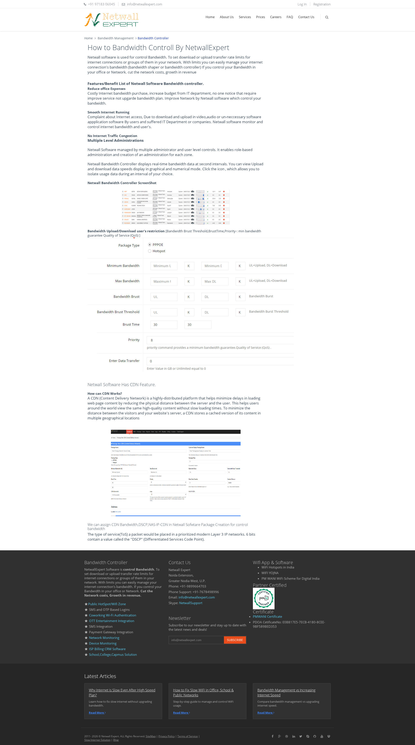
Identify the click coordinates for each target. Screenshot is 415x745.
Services (245, 17)
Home (210, 17)
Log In (302, 4)
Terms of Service (187, 736)
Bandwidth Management (115, 38)
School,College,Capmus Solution (113, 654)
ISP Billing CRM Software (107, 649)
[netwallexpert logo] (111, 19)
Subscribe (235, 640)
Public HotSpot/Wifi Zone (107, 604)
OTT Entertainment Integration (111, 621)
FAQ (290, 17)
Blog (116, 740)
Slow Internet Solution (97, 740)
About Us (227, 17)
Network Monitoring (103, 637)
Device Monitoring (102, 643)
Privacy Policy (166, 736)
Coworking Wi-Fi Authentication (112, 615)
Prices (260, 17)
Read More (97, 713)
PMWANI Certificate (267, 616)
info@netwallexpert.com (197, 597)
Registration (322, 4)
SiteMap (151, 736)
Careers (275, 17)
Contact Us (306, 17)
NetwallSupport (190, 603)
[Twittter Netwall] (301, 736)
